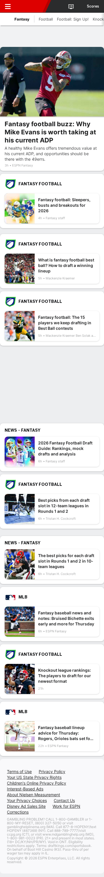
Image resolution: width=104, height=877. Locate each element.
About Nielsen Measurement (33, 794)
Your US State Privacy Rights (34, 777)
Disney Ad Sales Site (26, 806)
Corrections (18, 812)
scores (93, 6)
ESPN (30, 6)
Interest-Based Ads (25, 788)
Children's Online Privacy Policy (36, 783)
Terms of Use (19, 771)
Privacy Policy (52, 771)
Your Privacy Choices (27, 800)
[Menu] (8, 6)
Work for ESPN (66, 806)
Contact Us (64, 800)
